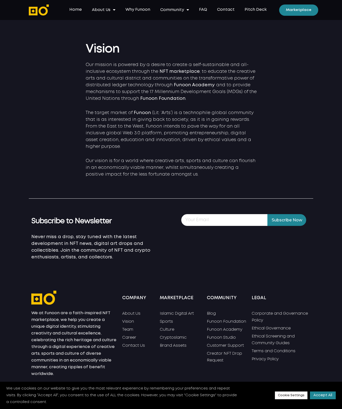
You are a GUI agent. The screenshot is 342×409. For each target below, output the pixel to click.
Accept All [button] (322, 395)
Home (75, 10)
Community (172, 10)
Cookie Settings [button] (291, 395)
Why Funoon (137, 10)
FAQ (203, 10)
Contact (226, 10)
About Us (101, 10)
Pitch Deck (256, 10)
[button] (298, 10)
